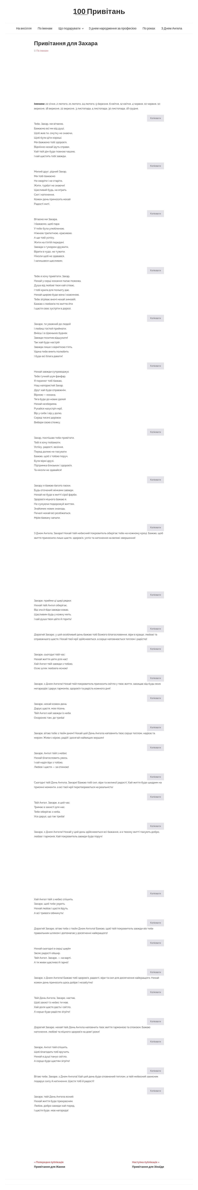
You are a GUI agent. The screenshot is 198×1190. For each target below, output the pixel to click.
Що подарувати (69, 28)
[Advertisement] (99, 76)
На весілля (24, 28)
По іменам (45, 28)
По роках (149, 28)
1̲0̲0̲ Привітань (99, 11)
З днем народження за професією (112, 28)
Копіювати (155, 118)
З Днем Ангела (171, 28)
